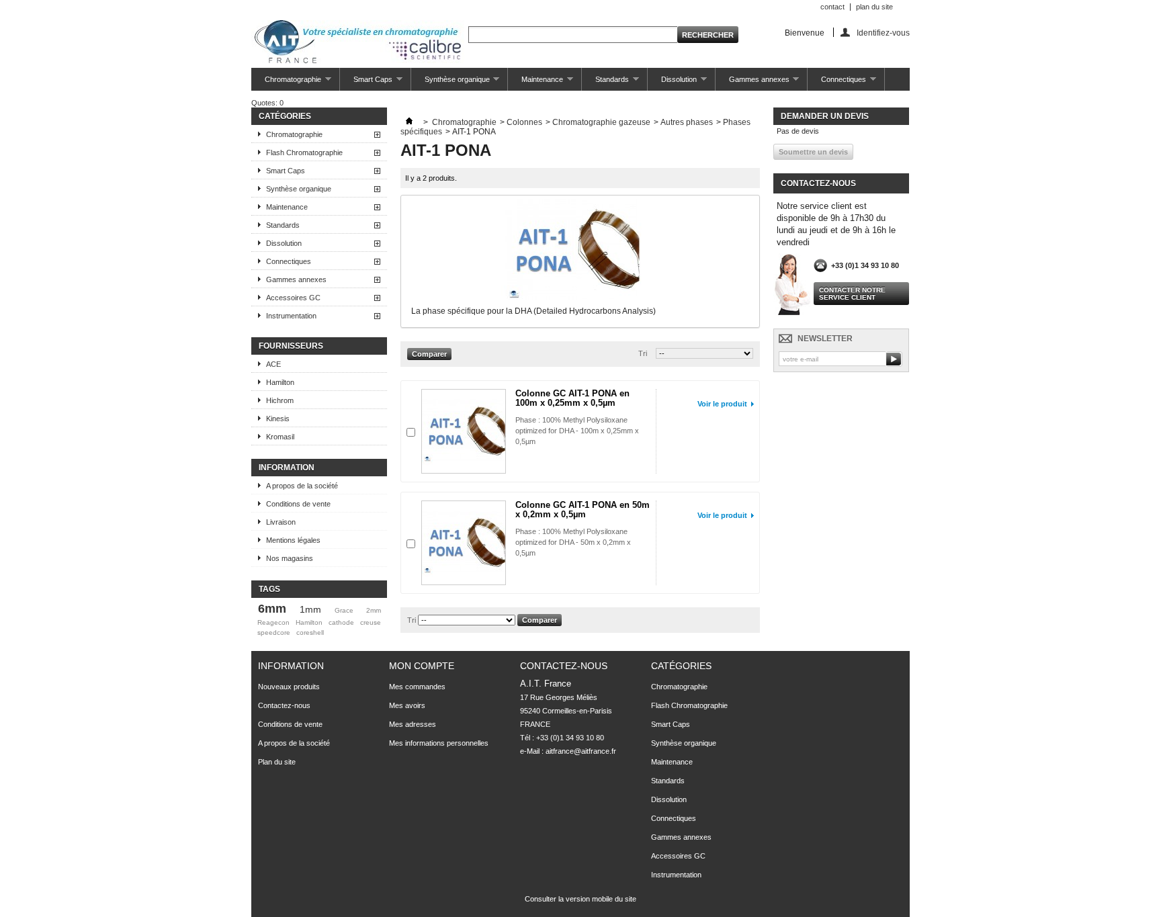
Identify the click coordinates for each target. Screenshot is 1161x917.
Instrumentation (291, 316)
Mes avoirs (407, 705)
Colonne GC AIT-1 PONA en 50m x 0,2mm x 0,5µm (582, 509)
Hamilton (280, 382)
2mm (373, 610)
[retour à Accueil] (409, 122)
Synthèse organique (450, 83)
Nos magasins (289, 558)
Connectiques (837, 83)
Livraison (281, 522)
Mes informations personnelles (438, 743)
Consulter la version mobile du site (580, 899)
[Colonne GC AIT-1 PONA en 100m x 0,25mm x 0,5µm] (463, 431)
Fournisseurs (291, 346)
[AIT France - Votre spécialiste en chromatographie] (357, 42)
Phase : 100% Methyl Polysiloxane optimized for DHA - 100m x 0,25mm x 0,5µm (577, 430)
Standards (605, 83)
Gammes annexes (752, 83)
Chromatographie (286, 83)
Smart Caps (366, 83)
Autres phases (686, 122)
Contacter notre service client (852, 293)
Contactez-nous (284, 705)
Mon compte (421, 665)
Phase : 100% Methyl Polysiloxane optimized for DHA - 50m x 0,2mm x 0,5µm (573, 542)
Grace (344, 610)
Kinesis (278, 418)
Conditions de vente (298, 504)
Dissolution (672, 83)
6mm (272, 608)
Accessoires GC (293, 298)
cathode (341, 622)
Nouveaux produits (289, 687)
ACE (273, 364)
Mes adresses (412, 724)
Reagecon (273, 622)
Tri (642, 353)
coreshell (310, 632)
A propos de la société (302, 486)
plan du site (874, 7)
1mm (310, 609)
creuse (370, 622)
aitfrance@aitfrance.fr (581, 751)
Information (286, 467)
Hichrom (280, 400)
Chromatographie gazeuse (601, 122)
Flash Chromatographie (304, 152)
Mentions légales (293, 540)
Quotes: (267, 103)
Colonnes (524, 122)
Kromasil (280, 437)
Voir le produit (722, 404)
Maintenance (535, 83)
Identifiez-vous (883, 32)
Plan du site (277, 762)
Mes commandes (417, 687)
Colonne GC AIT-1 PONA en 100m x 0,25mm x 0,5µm (572, 398)
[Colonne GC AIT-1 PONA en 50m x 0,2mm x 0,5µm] (463, 542)
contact (832, 7)
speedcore (273, 632)
